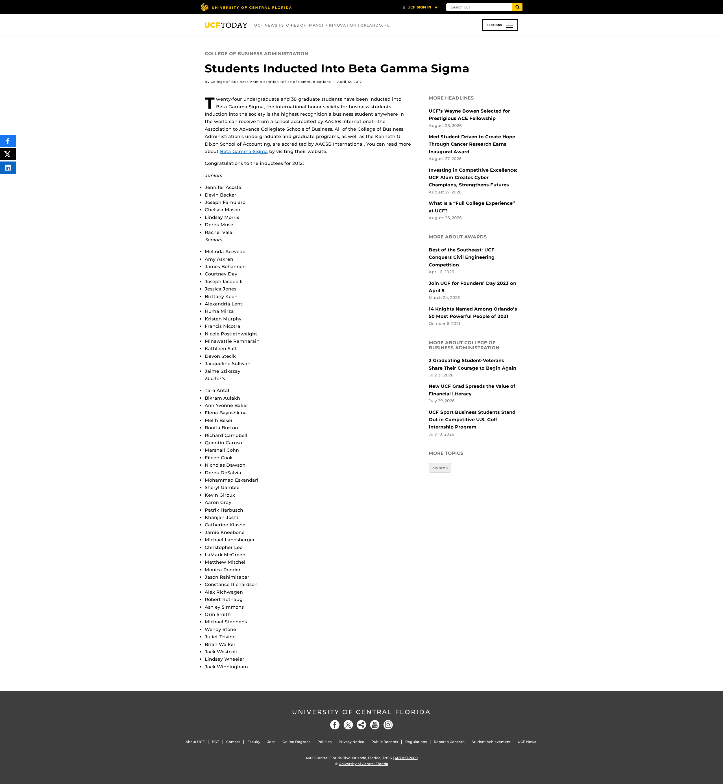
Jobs (271, 742)
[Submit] (517, 7)
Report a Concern (449, 742)
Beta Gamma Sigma (244, 151)
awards (440, 468)
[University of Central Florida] (246, 7)
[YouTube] (375, 724)
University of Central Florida (361, 712)
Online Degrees (296, 742)
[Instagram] (388, 724)
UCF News (527, 742)
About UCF (195, 742)
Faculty (253, 742)
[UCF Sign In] (420, 7)
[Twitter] (348, 724)
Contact (233, 742)
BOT (215, 742)
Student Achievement (491, 742)
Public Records (384, 742)
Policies (324, 742)
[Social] (361, 724)
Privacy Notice (351, 742)
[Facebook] (335, 724)
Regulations (416, 742)
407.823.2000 (406, 758)
